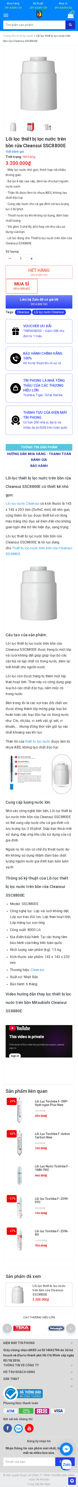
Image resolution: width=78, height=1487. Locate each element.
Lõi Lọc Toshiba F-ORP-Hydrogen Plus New (51, 1103)
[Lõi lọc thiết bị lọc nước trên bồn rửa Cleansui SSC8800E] (19, 1295)
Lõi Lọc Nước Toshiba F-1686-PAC (52, 1168)
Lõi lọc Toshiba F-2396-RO (52, 1232)
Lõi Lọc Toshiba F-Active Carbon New (52, 1135)
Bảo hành (39, 466)
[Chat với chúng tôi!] (66, 1449)
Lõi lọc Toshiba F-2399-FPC (52, 1200)
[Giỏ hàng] (69, 16)
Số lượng (12, 251)
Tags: (10, 312)
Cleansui (23, 312)
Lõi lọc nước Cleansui (49, 312)
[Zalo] (18, 1428)
